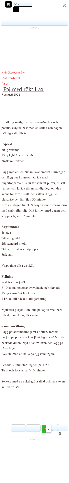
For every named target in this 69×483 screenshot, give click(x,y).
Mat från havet (10, 78)
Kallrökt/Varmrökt (13, 72)
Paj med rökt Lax (23, 89)
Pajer (4, 83)
